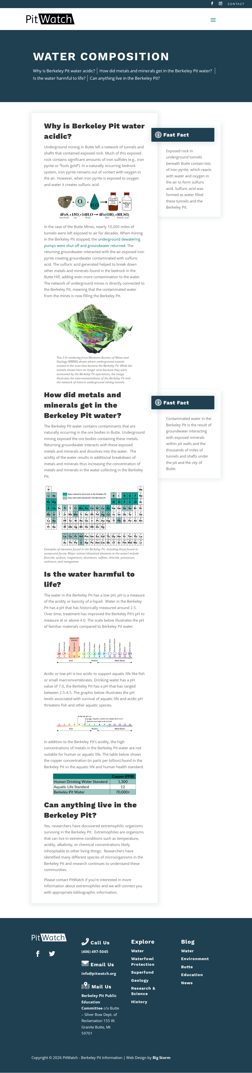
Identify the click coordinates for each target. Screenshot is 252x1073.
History (139, 1001)
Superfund (142, 972)
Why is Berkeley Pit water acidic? (64, 71)
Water (137, 951)
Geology (140, 980)
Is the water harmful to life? (59, 78)
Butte (187, 967)
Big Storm (162, 1057)
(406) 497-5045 (94, 951)
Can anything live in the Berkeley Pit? (125, 78)
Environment (195, 958)
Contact (236, 4)
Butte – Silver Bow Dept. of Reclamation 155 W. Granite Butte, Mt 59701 (100, 1021)
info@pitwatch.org (98, 973)
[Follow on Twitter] (52, 954)
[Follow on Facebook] (38, 954)
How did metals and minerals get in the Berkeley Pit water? (156, 71)
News (187, 983)
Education (192, 974)
